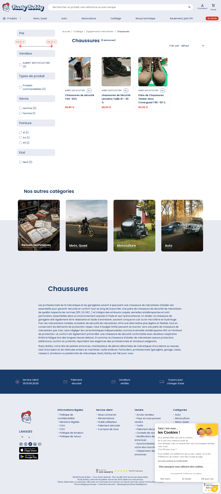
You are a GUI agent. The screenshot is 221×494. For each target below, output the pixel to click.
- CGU (61, 425)
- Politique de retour (69, 436)
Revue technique (145, 18)
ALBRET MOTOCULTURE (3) (36, 64)
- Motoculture (181, 418)
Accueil (66, 31)
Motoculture (88, 18)
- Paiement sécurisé (108, 425)
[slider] (20, 46)
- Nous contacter (106, 414)
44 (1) (26, 137)
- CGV (61, 429)
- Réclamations (105, 418)
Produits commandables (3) (34, 87)
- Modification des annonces (145, 438)
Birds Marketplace (138, 484)
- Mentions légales (68, 422)
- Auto (177, 414)
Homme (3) (29, 108)
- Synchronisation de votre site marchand (147, 445)
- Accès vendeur (144, 414)
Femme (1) (29, 113)
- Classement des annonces (145, 452)
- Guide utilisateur (106, 422)
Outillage (115, 18)
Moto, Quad (40, 18)
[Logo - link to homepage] (23, 7)
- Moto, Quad (181, 422)
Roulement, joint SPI (181, 18)
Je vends (212, 18)
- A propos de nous (107, 429)
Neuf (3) (27, 162)
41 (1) (26, 132)
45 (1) (26, 143)
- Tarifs (139, 425)
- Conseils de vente (146, 433)
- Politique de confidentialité (66, 416)
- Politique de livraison (70, 433)
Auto (64, 18)
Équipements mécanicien (100, 31)
